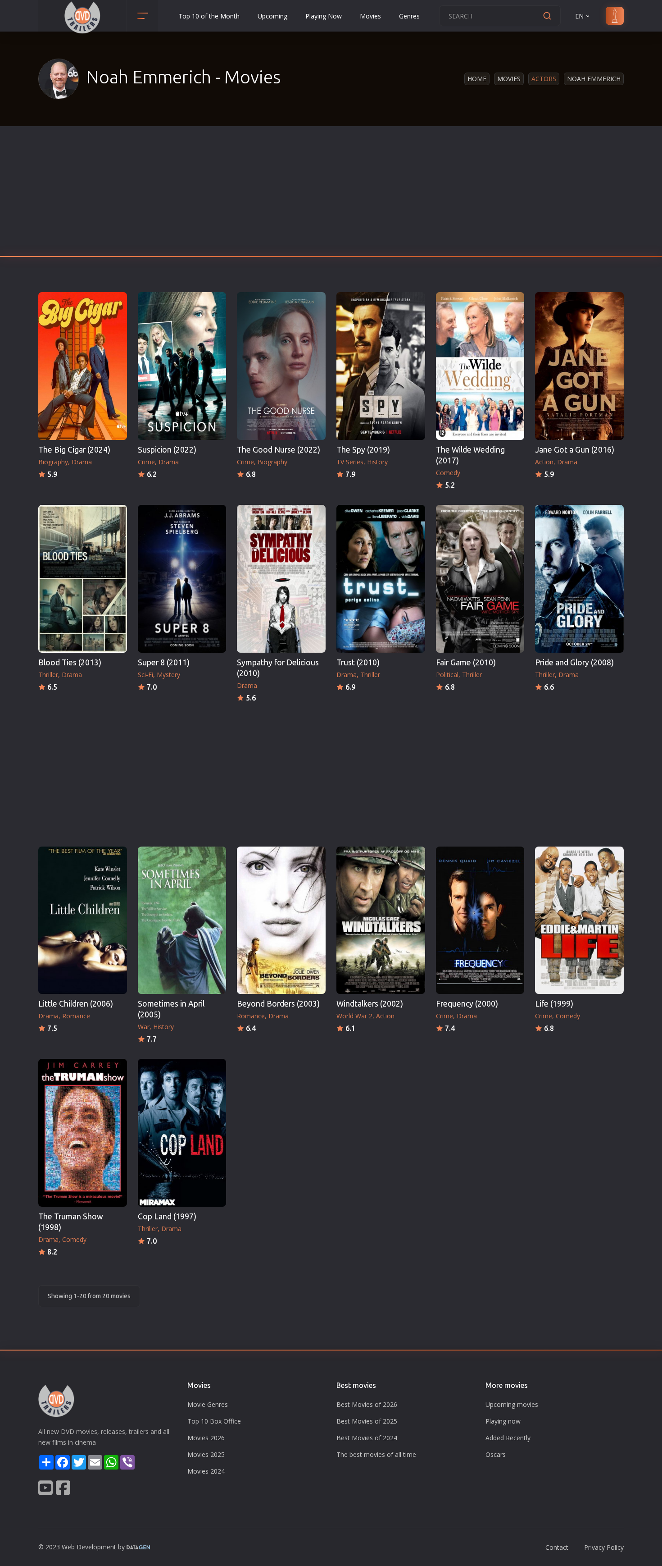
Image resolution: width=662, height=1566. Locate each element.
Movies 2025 (206, 1454)
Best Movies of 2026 (366, 1404)
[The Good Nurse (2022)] (281, 366)
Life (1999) (554, 1003)
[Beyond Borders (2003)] (281, 920)
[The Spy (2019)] (380, 366)
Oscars (495, 1454)
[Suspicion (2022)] (182, 366)
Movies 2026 (206, 1437)
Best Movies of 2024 (366, 1437)
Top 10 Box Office (214, 1421)
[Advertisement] (331, 194)
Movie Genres (207, 1404)
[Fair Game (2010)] (480, 579)
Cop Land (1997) (167, 1216)
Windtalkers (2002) (369, 1003)
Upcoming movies (511, 1404)
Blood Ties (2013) (69, 662)
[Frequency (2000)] (480, 920)
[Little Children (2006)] (82, 920)
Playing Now (323, 16)
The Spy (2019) (363, 449)
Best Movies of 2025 (366, 1421)
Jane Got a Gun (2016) (574, 449)
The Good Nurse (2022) (278, 449)
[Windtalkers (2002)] (380, 920)
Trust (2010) (358, 662)
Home (476, 78)
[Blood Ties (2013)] (82, 579)
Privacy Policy (604, 1547)
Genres (409, 16)
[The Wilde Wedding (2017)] (480, 366)
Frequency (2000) (467, 1003)
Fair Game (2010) (466, 662)
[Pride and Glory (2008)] (579, 579)
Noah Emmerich (594, 78)
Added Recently (508, 1437)
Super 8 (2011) (164, 662)
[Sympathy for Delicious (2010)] (281, 579)
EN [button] (579, 16)
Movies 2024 (206, 1471)
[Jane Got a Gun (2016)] (579, 366)
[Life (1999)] (579, 920)
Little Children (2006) (75, 1003)
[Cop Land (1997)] (182, 1133)
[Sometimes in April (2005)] (182, 920)
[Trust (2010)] (380, 579)
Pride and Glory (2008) (574, 662)
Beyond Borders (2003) (278, 1003)
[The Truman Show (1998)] (82, 1133)
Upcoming (272, 16)
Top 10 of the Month (209, 16)
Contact (556, 1547)
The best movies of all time (376, 1454)
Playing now (503, 1421)
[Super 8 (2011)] (182, 579)
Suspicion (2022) (167, 449)
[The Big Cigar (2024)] (82, 366)
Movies (370, 16)
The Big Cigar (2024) (74, 449)
